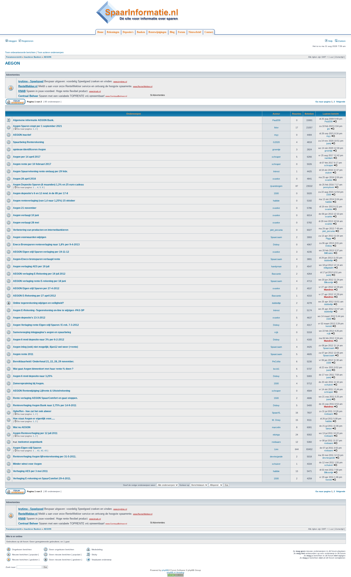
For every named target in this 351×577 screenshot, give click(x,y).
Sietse (329, 428)
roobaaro (328, 414)
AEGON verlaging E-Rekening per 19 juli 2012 (39, 273)
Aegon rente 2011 (23, 354)
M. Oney (276, 420)
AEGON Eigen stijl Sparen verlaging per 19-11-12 (41, 251)
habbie (276, 200)
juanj (328, 143)
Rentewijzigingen (157, 32)
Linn (276, 449)
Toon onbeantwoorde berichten (20, 52)
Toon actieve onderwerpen (50, 52)
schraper (276, 157)
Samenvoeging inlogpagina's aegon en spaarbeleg (42, 332)
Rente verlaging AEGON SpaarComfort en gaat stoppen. (45, 398)
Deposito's (128, 32)
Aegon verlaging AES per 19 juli (31, 266)
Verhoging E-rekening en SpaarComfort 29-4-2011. (42, 478)
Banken (141, 32)
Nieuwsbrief (194, 32)
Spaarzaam (276, 237)
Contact (209, 32)
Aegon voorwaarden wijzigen (29, 237)
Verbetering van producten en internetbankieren (40, 229)
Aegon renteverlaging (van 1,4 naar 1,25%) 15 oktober (44, 200)
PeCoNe (276, 361)
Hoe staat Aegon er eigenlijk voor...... (34, 418)
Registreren (27, 41)
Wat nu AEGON (21, 427)
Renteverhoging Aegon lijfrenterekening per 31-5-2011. (44, 456)
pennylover (328, 187)
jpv (328, 129)
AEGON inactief (22, 134)
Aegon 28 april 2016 (24, 178)
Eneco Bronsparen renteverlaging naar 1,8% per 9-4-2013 (46, 244)
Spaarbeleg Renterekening (28, 142)
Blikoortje (328, 282)
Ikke (276, 127)
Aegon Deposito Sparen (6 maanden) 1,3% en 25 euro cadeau (48, 184)
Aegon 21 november (24, 208)
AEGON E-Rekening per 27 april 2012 (34, 295)
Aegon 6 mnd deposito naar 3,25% (32, 376)
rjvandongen (276, 186)
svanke (276, 179)
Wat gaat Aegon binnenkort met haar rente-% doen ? (43, 368)
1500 (276, 193)
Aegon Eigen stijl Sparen (27, 447)
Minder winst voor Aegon (27, 463)
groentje (276, 149)
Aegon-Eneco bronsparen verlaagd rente (36, 259)
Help (330, 41)
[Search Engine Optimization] (175, 576)
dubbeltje (328, 260)
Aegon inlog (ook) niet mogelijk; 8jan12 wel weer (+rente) (45, 346)
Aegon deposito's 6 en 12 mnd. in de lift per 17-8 (40, 193)
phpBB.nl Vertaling (175, 572)
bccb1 (276, 369)
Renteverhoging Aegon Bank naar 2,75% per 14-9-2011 (44, 405)
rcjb (276, 332)
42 (42, 450)
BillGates (328, 253)
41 (38, 450)
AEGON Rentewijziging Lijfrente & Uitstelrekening (41, 390)
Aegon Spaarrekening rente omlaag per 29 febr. (40, 171)
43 (45, 450)
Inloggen (12, 41)
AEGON (47, 57)
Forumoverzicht (14, 57)
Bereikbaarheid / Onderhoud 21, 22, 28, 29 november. (43, 361)
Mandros (328, 289)
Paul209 (276, 120)
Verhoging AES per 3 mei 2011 (30, 471)
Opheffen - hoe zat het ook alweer (32, 411)
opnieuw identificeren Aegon (29, 149)
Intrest (276, 171)
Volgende (340, 102)
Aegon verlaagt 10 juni (26, 215)
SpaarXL (276, 412)
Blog (172, 32)
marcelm (276, 427)
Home (100, 32)
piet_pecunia (276, 230)
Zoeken (341, 41)
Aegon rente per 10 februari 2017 (32, 164)
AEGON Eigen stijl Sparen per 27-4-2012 (36, 288)
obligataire (329, 267)
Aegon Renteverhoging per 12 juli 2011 (35, 433)
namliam (329, 158)
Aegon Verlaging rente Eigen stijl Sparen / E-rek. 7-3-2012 (46, 325)
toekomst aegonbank (30, 442)
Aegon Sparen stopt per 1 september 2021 (37, 126)
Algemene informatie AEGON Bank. (33, 120)
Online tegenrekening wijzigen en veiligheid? (38, 303)
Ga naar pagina (323, 102)
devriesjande (276, 456)
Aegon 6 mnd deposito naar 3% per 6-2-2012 (38, 339)
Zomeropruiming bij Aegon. (28, 383)
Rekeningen (113, 32)
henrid (329, 326)
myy (276, 135)
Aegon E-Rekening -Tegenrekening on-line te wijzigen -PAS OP (48, 310)
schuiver (328, 384)
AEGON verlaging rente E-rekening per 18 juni (39, 281)
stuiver (328, 172)
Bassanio (276, 274)
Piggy (328, 238)
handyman (276, 266)
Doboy (276, 244)
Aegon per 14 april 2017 (26, 156)
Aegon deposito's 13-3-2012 (29, 317)
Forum (181, 32)
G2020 (276, 142)
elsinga (276, 434)
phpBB (165, 570)
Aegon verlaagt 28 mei (26, 222)
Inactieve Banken (32, 57)
